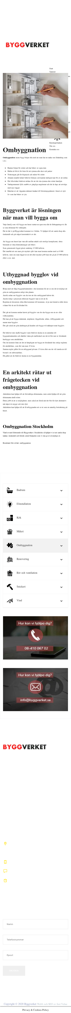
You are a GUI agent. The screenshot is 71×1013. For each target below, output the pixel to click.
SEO (50, 1004)
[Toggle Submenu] (61, 490)
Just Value (61, 1004)
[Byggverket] (27, 44)
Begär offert (60, 48)
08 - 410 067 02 (28, 5)
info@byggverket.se (25, 35)
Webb (40, 1004)
